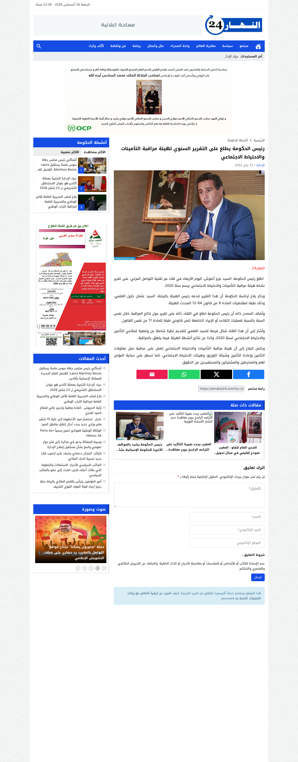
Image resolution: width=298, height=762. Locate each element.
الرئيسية (258, 46)
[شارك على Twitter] (216, 374)
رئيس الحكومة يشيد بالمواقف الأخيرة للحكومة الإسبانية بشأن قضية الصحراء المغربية (140, 450)
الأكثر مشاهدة (95, 152)
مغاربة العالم (206, 46)
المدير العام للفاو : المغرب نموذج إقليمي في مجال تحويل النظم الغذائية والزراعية (238, 453)
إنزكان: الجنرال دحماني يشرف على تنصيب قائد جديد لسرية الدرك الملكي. (71, 456)
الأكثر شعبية (70, 152)
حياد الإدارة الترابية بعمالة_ (220, 56)
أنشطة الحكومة (237, 140)
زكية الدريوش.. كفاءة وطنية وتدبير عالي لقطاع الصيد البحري (71, 410)
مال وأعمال (155, 46)
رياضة (136, 46)
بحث (38, 46)
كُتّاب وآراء (96, 46)
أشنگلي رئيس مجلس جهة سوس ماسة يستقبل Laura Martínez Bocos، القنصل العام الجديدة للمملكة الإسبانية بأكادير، (56, 169)
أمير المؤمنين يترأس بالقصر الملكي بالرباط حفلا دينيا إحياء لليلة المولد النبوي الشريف (71, 483)
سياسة (227, 46)
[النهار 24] (234, 25)
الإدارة (260, 165)
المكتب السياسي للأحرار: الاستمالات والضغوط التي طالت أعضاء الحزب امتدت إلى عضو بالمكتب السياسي (70, 470)
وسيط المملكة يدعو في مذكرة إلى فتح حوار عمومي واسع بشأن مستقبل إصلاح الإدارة (72, 444)
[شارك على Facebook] (248, 374)
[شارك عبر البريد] (152, 374)
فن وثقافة (118, 46)
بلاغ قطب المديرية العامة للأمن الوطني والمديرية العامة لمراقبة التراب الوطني (56, 201)
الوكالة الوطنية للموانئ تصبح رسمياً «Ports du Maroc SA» (71, 433)
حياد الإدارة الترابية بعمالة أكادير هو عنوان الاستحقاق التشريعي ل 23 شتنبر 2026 (58, 183)
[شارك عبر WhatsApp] (184, 374)
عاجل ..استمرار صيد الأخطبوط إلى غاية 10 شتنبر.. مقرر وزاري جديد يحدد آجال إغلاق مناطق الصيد (69, 421)
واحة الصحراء (180, 46)
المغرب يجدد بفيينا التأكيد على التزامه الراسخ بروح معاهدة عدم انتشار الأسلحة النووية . (188, 449)
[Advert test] (71, 284)
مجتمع (244, 46)
